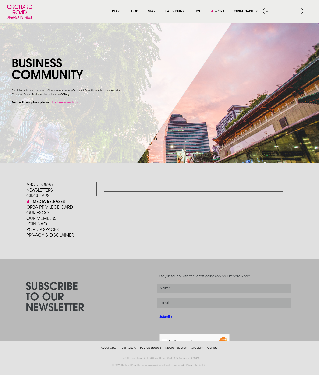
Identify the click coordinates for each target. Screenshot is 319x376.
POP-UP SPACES (42, 230)
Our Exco (37, 213)
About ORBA (39, 185)
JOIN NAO (36, 224)
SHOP (134, 11)
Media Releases (49, 202)
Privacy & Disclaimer (197, 365)
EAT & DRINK (174, 11)
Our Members (41, 219)
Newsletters (39, 190)
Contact (213, 348)
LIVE (198, 11)
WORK (219, 11)
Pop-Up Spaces (150, 348)
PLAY (116, 11)
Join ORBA (129, 348)
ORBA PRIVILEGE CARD (49, 207)
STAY (151, 11)
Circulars (37, 196)
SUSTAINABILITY (246, 11)
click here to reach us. (64, 103)
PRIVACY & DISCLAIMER (50, 235)
